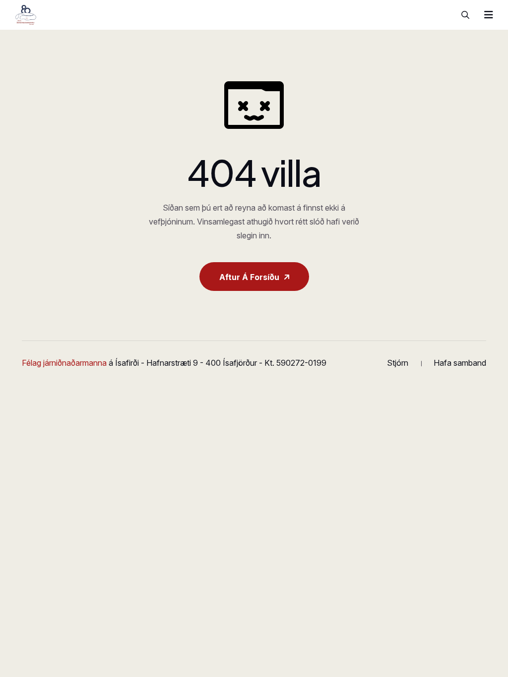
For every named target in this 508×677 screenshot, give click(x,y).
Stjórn (397, 363)
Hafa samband (460, 363)
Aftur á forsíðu (249, 277)
